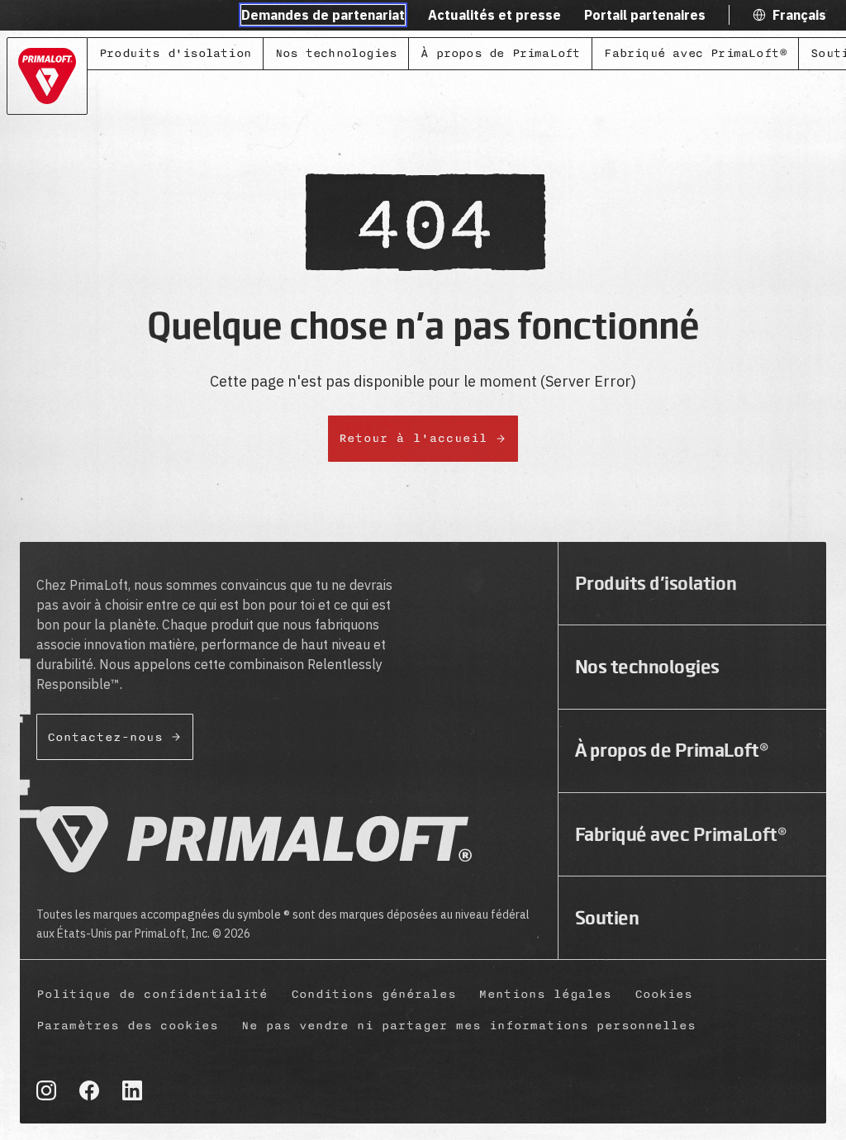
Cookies (663, 994)
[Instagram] (46, 1090)
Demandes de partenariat (323, 15)
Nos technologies (336, 53)
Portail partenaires (645, 15)
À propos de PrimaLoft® (671, 750)
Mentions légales (545, 994)
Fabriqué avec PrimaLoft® (695, 53)
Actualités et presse (494, 15)
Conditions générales (373, 994)
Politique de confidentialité (152, 994)
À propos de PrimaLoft (500, 53)
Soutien (607, 917)
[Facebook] (89, 1090)
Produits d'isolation (175, 53)
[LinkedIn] (132, 1090)
